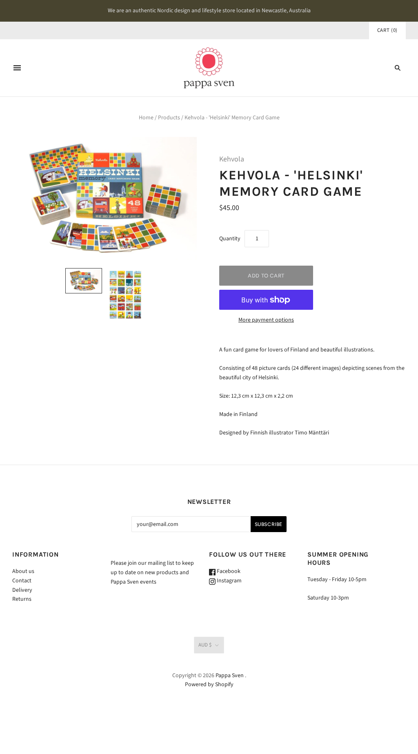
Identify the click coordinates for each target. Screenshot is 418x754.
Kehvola (231, 159)
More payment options (266, 320)
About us (23, 571)
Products (169, 118)
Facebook (228, 571)
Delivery (22, 590)
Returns (21, 599)
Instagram (229, 581)
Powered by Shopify (209, 684)
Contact (21, 581)
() (387, 30)
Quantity (229, 239)
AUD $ (204, 645)
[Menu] (17, 68)
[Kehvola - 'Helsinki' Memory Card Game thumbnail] (83, 280)
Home (146, 118)
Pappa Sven (230, 675)
